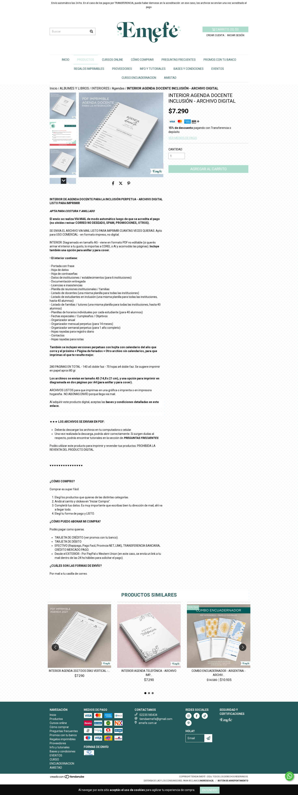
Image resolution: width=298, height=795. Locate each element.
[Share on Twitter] (121, 183)
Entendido (210, 790)
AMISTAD (170, 77)
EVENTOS (217, 68)
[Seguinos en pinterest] (188, 723)
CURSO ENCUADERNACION (139, 77)
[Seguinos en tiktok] (205, 716)
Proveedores (122, 68)
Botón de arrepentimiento (233, 781)
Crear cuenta (215, 35)
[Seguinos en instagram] (188, 716)
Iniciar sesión (235, 35)
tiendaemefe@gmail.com (155, 719)
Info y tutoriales (153, 68)
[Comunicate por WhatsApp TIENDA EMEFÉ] (289, 776)
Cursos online (112, 59)
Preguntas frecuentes (179, 59)
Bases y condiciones (189, 68)
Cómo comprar (142, 59)
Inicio (65, 59)
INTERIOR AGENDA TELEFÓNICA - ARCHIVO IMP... (148, 673)
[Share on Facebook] (113, 183)
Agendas (118, 88)
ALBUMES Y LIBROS (74, 88)
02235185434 (148, 714)
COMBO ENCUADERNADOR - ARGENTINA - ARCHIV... (218, 673)
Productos (85, 59)
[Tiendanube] (67, 778)
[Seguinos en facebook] (197, 716)
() (227, 29)
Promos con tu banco (220, 59)
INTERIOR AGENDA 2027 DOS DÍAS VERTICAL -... (79, 670)
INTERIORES (100, 88)
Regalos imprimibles (89, 68)
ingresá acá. (207, 781)
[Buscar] (91, 31)
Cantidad (175, 149)
